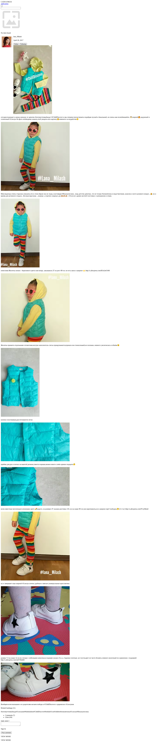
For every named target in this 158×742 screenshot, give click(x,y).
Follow (16, 44)
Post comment (6, 733)
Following (23, 44)
